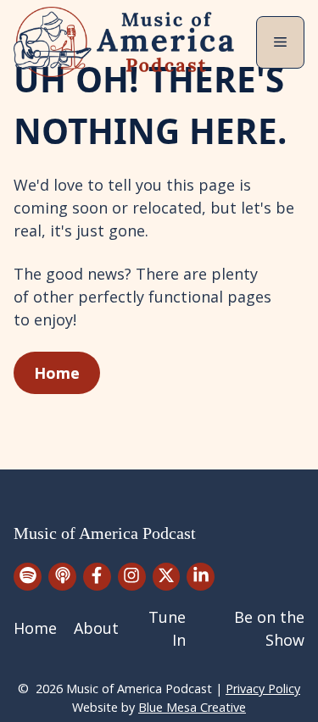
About (96, 628)
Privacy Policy (263, 688)
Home (57, 373)
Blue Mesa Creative (192, 707)
